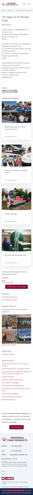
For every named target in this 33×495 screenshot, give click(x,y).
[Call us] (23, 4)
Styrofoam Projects (8, 354)
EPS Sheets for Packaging (10, 383)
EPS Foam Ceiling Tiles (9, 297)
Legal (3, 474)
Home (3, 10)
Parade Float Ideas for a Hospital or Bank (15, 369)
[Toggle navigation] (28, 4)
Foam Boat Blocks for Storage (12, 397)
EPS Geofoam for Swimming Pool (13, 386)
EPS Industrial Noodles (9, 300)
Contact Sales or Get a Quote (16, 287)
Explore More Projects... (10, 345)
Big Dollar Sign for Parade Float (12, 380)
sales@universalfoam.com (19, 455)
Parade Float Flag (8, 377)
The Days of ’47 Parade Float (23, 10)
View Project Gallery (8, 400)
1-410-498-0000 (7, 283)
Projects (10, 10)
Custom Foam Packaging (10, 394)
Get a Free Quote (16, 427)
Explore (3, 471)
